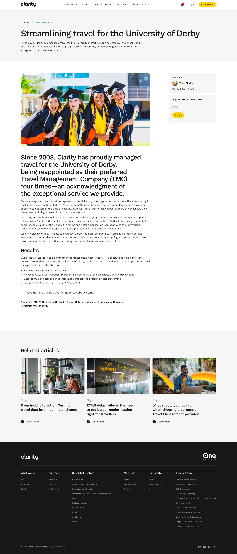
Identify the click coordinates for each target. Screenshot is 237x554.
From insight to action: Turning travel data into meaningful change (49, 407)
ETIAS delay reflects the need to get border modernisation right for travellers (110, 409)
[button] (70, 4)
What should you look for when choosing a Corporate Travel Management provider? (176, 409)
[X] (214, 547)
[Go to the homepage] (29, 457)
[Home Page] (28, 4)
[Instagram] (209, 547)
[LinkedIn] (199, 547)
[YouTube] (204, 547)
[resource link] (52, 376)
